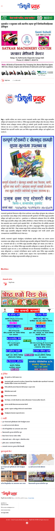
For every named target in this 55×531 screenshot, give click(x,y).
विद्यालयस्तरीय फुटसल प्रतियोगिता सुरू (12, 432)
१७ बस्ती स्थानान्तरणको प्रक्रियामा (10, 425)
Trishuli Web (31, 498)
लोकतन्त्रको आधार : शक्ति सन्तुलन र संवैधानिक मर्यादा (15, 439)
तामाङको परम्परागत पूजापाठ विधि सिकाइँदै (13, 446)
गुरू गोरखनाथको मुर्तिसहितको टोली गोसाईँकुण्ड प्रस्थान (16, 422)
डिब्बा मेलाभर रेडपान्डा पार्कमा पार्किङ (11, 436)
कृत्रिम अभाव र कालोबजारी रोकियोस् (11, 443)
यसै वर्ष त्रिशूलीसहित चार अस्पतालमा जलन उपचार (14, 429)
